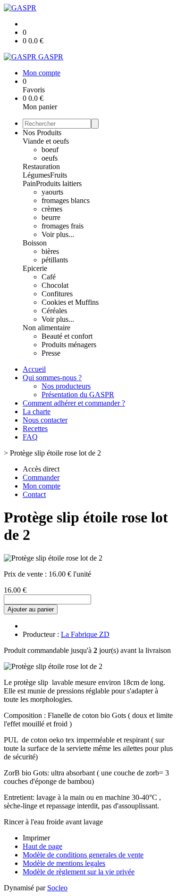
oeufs (50, 158)
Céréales (54, 311)
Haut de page (42, 846)
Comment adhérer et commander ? (74, 403)
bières (50, 251)
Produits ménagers (69, 345)
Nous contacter (45, 420)
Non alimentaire (46, 328)
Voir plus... (58, 234)
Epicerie (35, 268)
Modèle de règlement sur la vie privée (79, 872)
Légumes (36, 175)
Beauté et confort (67, 336)
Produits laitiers (59, 183)
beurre (51, 217)
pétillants (55, 260)
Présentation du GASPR (78, 395)
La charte (37, 411)
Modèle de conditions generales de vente (83, 855)
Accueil (34, 369)
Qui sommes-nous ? (52, 378)
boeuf (50, 150)
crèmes (52, 209)
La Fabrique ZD (85, 634)
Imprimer (36, 838)
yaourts (52, 192)
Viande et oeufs (46, 141)
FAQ (30, 437)
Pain (29, 183)
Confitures (57, 294)
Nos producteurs (66, 386)
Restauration (41, 167)
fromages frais (63, 226)
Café (49, 277)
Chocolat (55, 285)
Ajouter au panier (31, 609)
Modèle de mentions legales (64, 863)
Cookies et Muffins (70, 302)
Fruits (58, 175)
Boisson (35, 243)
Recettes (35, 428)
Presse (51, 353)
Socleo (57, 888)
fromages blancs (66, 200)
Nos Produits (42, 133)
